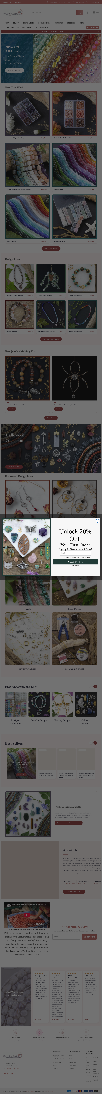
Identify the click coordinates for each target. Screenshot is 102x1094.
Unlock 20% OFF (75, 562)
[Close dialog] (97, 520)
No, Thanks (75, 565)
